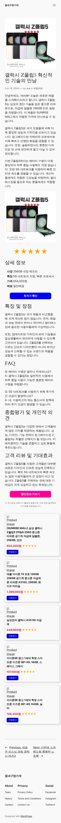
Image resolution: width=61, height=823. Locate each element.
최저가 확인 (30, 295)
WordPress (26, 816)
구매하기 (12, 552)
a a (28, 88)
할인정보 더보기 (30, 494)
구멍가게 (37, 88)
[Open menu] (54, 5)
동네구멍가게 (12, 5)
